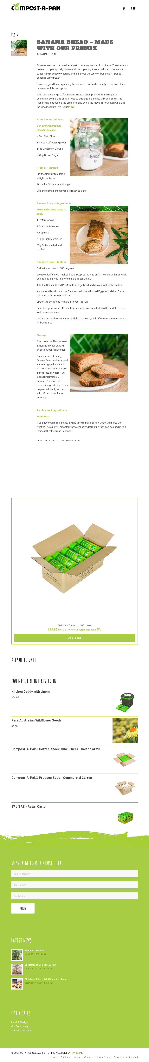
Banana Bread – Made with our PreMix (75, 45)
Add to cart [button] (74, 637)
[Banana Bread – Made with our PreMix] (19, 48)
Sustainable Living (47, 54)
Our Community (19, 1026)
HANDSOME (77, 1053)
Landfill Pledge (19, 1022)
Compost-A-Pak (73, 440)
